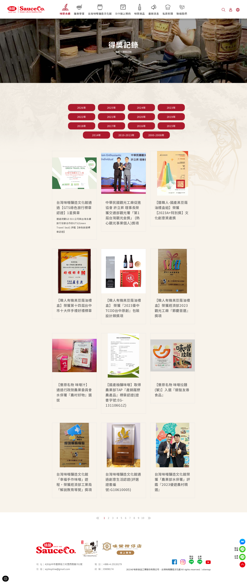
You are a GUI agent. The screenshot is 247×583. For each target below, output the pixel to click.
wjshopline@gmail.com (57, 569)
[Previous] (97, 518)
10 (142, 518)
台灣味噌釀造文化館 (100, 13)
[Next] (149, 518)
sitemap (206, 569)
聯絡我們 (182, 13)
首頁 (117, 51)
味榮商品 (139, 13)
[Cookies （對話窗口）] (5, 579)
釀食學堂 (79, 13)
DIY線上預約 (123, 13)
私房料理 (168, 13)
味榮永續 (65, 13)
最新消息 (153, 13)
